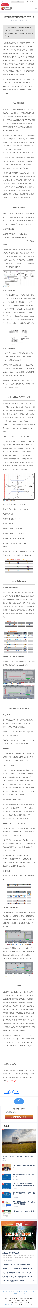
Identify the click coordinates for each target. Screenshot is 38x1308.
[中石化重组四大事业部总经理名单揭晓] (6, 1167)
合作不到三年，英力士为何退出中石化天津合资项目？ (18, 1157)
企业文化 (33, 1292)
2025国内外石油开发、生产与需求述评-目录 (16, 1264)
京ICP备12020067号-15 (11, 1304)
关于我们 (4, 1292)
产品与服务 (19, 1292)
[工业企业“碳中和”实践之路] (19, 1238)
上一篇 (7, 1092)
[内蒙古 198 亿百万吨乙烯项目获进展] (6, 1213)
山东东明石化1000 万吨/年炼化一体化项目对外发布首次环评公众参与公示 (24, 1185)
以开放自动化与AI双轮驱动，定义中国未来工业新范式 (19, 1268)
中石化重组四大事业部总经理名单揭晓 (24, 1166)
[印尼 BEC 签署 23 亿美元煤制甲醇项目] (6, 1195)
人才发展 (15, 1293)
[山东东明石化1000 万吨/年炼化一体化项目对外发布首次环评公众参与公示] (6, 1186)
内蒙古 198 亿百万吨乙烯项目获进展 (24, 1211)
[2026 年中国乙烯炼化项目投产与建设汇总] (6, 1177)
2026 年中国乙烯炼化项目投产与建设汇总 (23, 1175)
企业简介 (26, 1292)
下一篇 (16, 1092)
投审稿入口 (5, 4)
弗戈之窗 (11, 1292)
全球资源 (22, 1293)
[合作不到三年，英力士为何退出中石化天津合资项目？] (19, 1141)
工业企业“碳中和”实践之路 (10, 1253)
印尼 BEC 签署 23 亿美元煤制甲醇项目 (24, 1194)
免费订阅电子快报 (19, 1117)
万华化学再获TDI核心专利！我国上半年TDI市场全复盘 (24, 1203)
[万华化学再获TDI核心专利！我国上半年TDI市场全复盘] (6, 1204)
